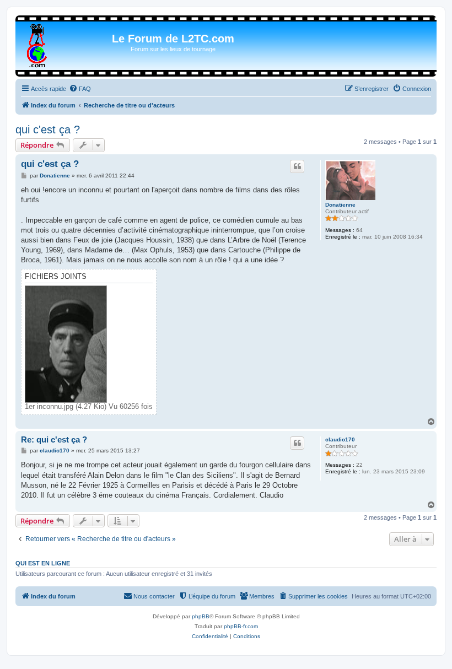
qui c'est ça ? (47, 129)
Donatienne (340, 205)
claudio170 (340, 439)
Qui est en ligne (42, 563)
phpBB (200, 616)
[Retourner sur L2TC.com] (37, 43)
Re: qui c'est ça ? (54, 439)
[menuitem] (80, 88)
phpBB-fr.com (241, 626)
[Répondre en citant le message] (297, 166)
